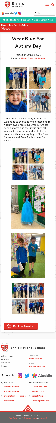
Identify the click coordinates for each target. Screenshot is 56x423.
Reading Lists (38, 391)
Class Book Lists (39, 386)
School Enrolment (12, 391)
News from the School (33, 58)
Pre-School (9, 400)
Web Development (29, 418)
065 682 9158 (35, 358)
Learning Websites (40, 400)
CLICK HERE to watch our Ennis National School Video (28, 20)
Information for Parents (15, 395)
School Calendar (11, 386)
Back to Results (23, 326)
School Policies (39, 395)
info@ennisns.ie (37, 366)
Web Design (13, 418)
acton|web (43, 418)
